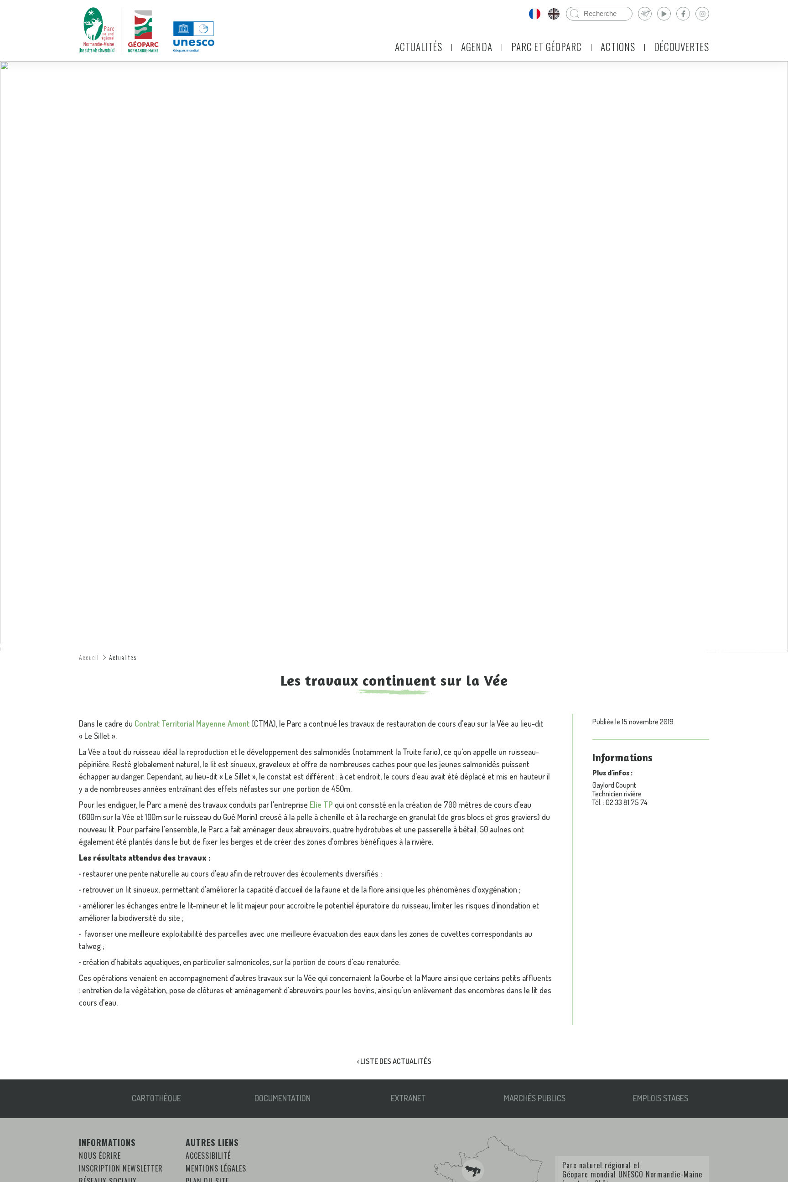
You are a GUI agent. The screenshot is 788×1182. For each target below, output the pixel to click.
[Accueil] (119, 30)
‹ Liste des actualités (394, 1061)
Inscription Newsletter (121, 1168)
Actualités (418, 47)
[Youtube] (664, 14)
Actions (618, 47)
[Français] (534, 14)
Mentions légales (216, 1168)
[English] (553, 14)
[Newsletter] (645, 14)
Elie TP (321, 805)
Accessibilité (208, 1155)
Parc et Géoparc (546, 47)
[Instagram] (702, 14)
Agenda (477, 47)
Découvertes (681, 47)
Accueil (89, 657)
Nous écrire (100, 1155)
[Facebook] (683, 14)
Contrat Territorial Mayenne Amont (192, 723)
